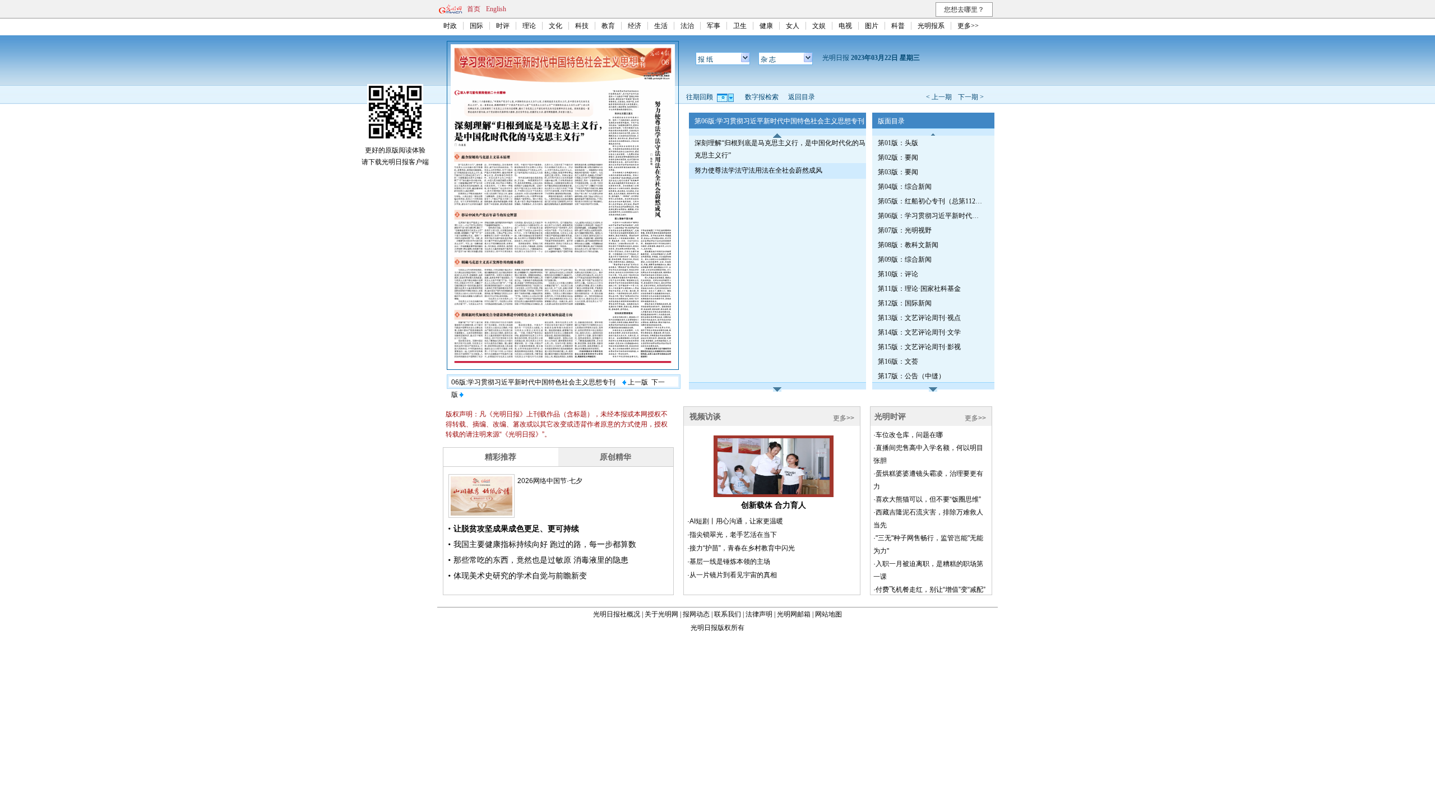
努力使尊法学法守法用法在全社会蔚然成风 (758, 170)
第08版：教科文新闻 (908, 245)
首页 (473, 9)
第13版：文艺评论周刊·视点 (919, 318)
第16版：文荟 (898, 361)
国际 (476, 26)
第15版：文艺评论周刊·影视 (919, 347)
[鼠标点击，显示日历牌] (726, 97)
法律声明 (759, 614)
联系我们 (727, 614)
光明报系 (931, 26)
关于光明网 (661, 614)
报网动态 (696, 614)
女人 (792, 26)
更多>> (968, 26)
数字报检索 (762, 97)
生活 (661, 26)
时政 (450, 26)
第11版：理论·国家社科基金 (919, 289)
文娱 (819, 26)
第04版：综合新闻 (905, 187)
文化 (555, 26)
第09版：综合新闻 (905, 259)
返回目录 (801, 97)
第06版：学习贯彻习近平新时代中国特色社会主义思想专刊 (931, 216)
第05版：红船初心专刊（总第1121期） (931, 201)
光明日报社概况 (616, 614)
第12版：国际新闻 (905, 303)
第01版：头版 (898, 143)
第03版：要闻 (898, 172)
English (496, 9)
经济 (634, 26)
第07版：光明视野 (905, 230)
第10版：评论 (898, 274)
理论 (529, 26)
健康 (766, 26)
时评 (503, 26)
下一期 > (971, 97)
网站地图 (828, 614)
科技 (582, 26)
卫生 (740, 26)
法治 (687, 26)
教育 (608, 26)
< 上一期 (939, 97)
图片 (871, 26)
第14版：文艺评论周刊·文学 (919, 332)
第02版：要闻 (898, 157)
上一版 (637, 382)
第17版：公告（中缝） (911, 376)
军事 (713, 26)
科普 (898, 26)
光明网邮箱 (794, 614)
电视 (845, 26)
